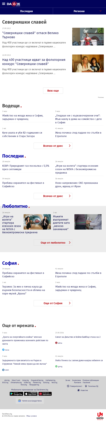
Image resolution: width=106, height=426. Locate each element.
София (9, 263)
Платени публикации (91, 380)
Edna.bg (46, 382)
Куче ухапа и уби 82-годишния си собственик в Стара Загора (22, 134)
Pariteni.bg (37, 382)
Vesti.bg (54, 382)
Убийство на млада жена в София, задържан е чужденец (22, 117)
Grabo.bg (27, 382)
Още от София (53, 303)
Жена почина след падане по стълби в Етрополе (78, 134)
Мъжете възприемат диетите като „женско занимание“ (61, 223)
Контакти (77, 382)
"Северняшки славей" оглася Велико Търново (30, 35)
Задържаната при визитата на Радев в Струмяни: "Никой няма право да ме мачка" (24, 362)
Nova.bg (24, 385)
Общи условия (31, 416)
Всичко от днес (53, 145)
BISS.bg (5, 382)
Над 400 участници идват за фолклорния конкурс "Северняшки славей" (33, 62)
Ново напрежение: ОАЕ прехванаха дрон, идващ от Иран (76, 184)
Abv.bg (7, 380)
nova (7, 350)
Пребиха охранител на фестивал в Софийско (23, 184)
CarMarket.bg (50, 380)
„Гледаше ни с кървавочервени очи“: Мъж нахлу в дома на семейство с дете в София (78, 119)
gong (60, 366)
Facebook (86, 382)
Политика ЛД (93, 386)
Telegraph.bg (34, 385)
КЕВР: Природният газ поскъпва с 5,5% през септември (25, 167)
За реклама (76, 380)
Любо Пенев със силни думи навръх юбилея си (79, 360)
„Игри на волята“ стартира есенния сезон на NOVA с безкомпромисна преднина (76, 169)
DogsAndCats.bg (37, 380)
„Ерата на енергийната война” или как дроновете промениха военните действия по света (25, 340)
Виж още (53, 90)
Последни (26, 11)
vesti (7, 370)
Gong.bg (25, 380)
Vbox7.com (16, 380)
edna (60, 343)
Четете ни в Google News (32, 401)
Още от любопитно (53, 242)
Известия (84, 390)
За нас (67, 380)
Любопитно (15, 206)
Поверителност (76, 386)
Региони (79, 11)
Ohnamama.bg (16, 382)
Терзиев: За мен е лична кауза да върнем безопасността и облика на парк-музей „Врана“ (23, 290)
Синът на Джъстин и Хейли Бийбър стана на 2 (77, 337)
